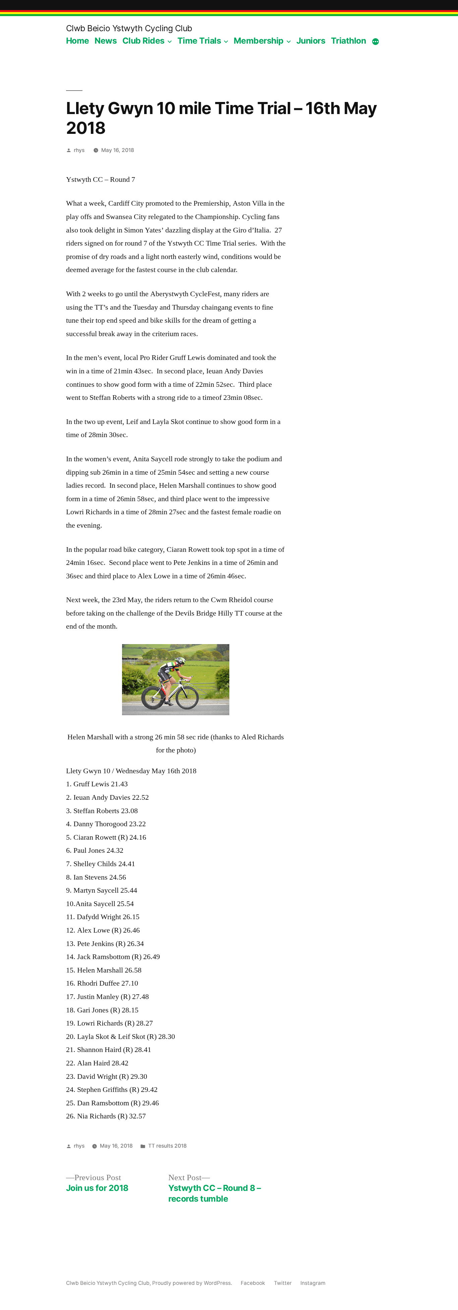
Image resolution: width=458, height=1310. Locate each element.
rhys (79, 150)
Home (77, 41)
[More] (375, 42)
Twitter (283, 1283)
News (106, 41)
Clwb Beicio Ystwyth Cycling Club (129, 28)
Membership (259, 41)
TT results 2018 (167, 1146)
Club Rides (143, 41)
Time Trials (199, 41)
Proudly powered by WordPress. (192, 1283)
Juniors (311, 41)
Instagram (313, 1283)
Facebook (253, 1283)
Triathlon (348, 41)
